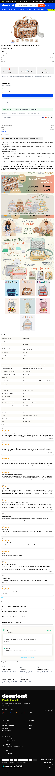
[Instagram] (45, 710)
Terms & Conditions (47, 759)
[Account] (48, 5)
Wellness (4, 9)
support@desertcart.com (12, 747)
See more (3, 66)
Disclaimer (49, 765)
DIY (34, 9)
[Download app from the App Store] (18, 766)
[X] (48, 710)
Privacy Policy (48, 762)
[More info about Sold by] (20, 100)
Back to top (27, 688)
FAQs (51, 767)
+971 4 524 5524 (10, 753)
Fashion (29, 9)
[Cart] (51, 5)
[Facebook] (51, 710)
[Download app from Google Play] (7, 766)
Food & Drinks (21, 9)
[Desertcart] (8, 5)
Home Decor (12, 9)
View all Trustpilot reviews (27, 657)
